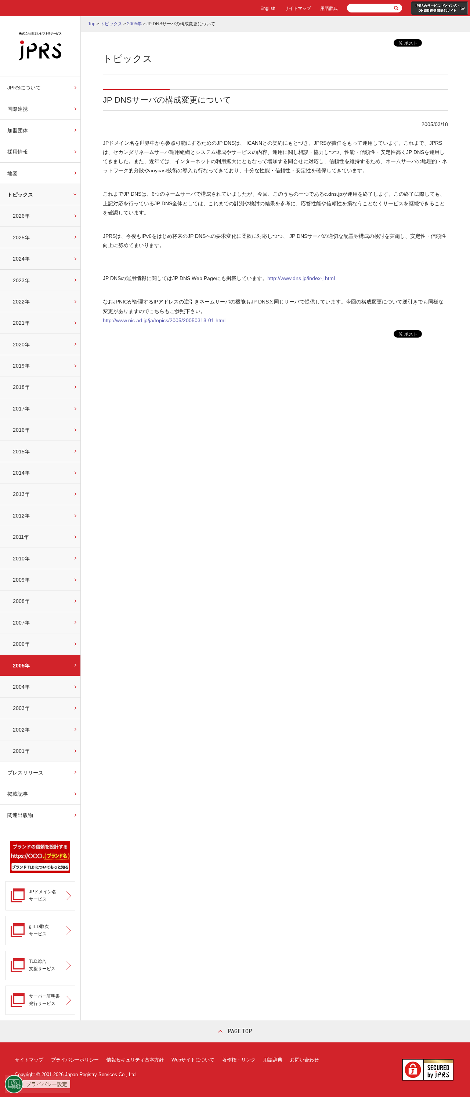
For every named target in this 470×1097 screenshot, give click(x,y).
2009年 (21, 580)
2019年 (21, 366)
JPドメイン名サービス (42, 895)
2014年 (21, 473)
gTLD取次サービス (39, 930)
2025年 (21, 237)
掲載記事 (17, 794)
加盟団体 (17, 130)
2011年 (21, 537)
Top (91, 23)
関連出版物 (20, 815)
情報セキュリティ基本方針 (135, 1060)
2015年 (21, 451)
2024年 (21, 259)
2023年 (21, 280)
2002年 (21, 730)
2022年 (21, 302)
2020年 (21, 344)
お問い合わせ (304, 1060)
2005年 (21, 666)
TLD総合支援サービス (42, 965)
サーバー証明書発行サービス (44, 1000)
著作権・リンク (239, 1060)
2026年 (21, 216)
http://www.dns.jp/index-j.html (301, 278)
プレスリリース (25, 773)
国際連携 (17, 109)
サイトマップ (298, 8)
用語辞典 (329, 8)
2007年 (21, 623)
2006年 (21, 644)
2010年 (21, 559)
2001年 (21, 751)
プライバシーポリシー (75, 1060)
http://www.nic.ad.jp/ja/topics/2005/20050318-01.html (164, 320)
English (267, 8)
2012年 (21, 516)
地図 (12, 173)
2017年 (21, 409)
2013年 (21, 494)
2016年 (21, 430)
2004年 (21, 687)
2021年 (21, 323)
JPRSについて (24, 88)
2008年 (21, 601)
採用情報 (17, 152)
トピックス (20, 195)
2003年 (21, 708)
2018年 (21, 387)
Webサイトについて (192, 1060)
